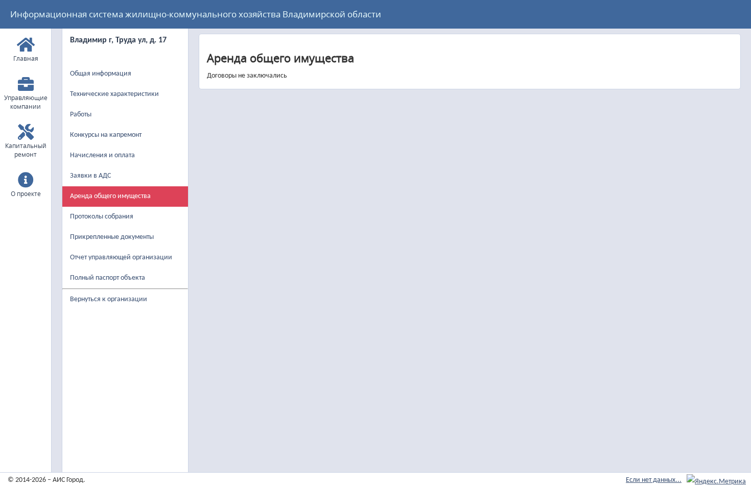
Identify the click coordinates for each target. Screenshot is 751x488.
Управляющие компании (26, 102)
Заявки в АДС (90, 176)
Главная (25, 58)
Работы (80, 114)
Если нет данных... (654, 480)
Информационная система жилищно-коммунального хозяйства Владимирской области (195, 14)
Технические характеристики (114, 94)
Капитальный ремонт (25, 150)
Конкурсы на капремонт (106, 135)
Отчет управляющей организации (121, 257)
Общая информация (100, 74)
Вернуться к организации (108, 299)
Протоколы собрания (101, 217)
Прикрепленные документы (112, 237)
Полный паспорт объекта (107, 278)
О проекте (26, 193)
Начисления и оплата (102, 155)
